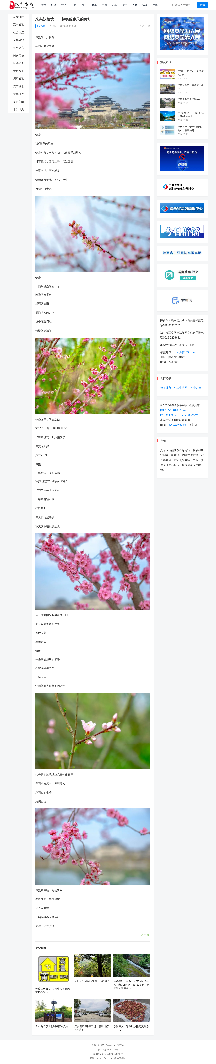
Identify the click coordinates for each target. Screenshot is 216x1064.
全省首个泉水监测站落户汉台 (51, 1026)
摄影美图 (18, 101)
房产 (124, 5)
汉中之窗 (196, 387)
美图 (104, 5)
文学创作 (18, 94)
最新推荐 (18, 16)
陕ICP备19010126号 (108, 1049)
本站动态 (18, 109)
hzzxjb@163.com (184, 352)
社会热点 (18, 32)
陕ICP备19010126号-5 (173, 410)
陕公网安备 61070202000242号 (179, 415)
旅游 (63, 5)
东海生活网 (180, 387)
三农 (74, 5)
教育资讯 (18, 71)
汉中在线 (53, 26)
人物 (134, 5)
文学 (155, 5)
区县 (94, 5)
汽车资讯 (18, 86)
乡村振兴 (18, 47)
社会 (53, 5)
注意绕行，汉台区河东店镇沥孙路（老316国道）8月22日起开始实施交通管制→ (131, 984)
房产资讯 (18, 78)
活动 (144, 5)
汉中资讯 (18, 24)
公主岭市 (165, 387)
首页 (43, 5)
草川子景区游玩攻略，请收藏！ (92, 981)
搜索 (202, 5)
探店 (84, 5)
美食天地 (18, 55)
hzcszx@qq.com (178, 424)
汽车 (114, 5)
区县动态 (18, 63)
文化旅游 (18, 39)
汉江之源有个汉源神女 (189, 99)
